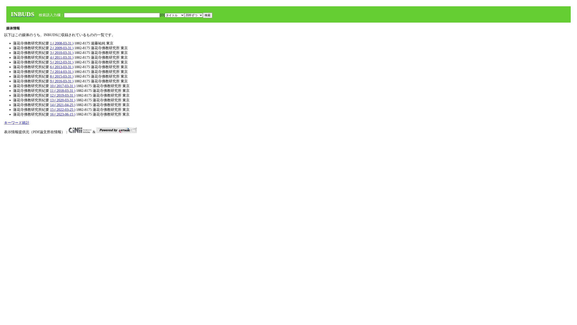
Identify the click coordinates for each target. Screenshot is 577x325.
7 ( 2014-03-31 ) (61, 72)
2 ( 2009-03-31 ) (61, 48)
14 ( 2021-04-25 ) (62, 105)
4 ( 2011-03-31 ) (61, 57)
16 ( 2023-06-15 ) (62, 114)
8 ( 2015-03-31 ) (61, 76)
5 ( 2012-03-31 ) (61, 62)
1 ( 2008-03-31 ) (61, 43)
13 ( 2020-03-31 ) (62, 100)
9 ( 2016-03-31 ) (61, 81)
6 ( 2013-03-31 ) (61, 67)
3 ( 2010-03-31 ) (61, 53)
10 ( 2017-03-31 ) (62, 86)
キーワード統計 (16, 123)
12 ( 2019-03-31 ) (62, 95)
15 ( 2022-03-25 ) (62, 109)
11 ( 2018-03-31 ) (62, 91)
